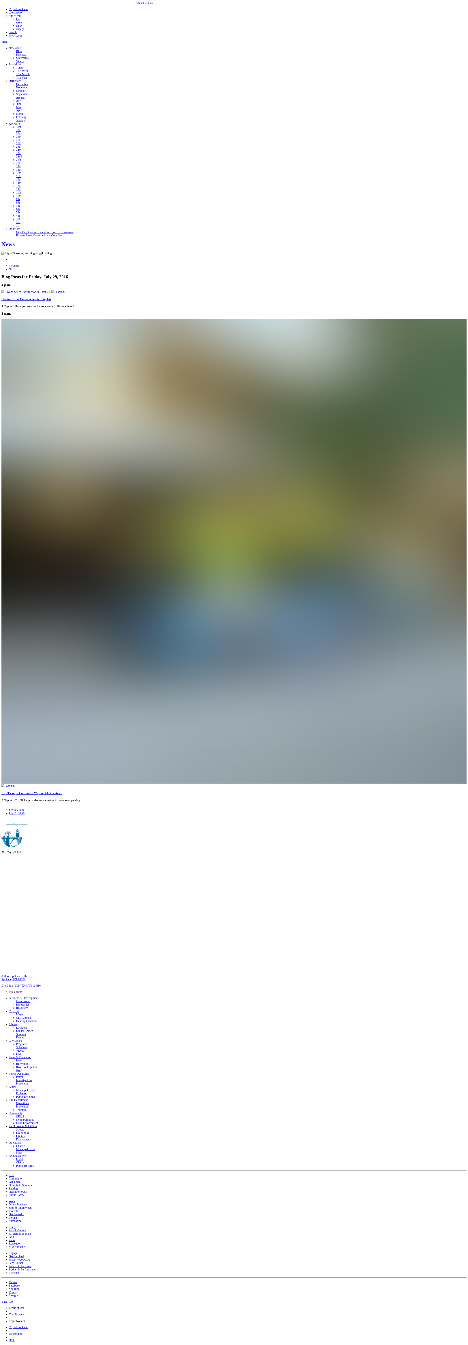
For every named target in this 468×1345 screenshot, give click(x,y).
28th (18, 136)
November (22, 87)
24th (18, 149)
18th (18, 169)
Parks (19, 1060)
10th (18, 195)
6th (18, 209)
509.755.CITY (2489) (28, 985)
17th (18, 172)
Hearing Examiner (26, 1021)
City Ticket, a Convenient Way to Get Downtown (44, 232)
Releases (21, 54)
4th (18, 215)
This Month (23, 74)
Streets (20, 1129)
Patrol (19, 1076)
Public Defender (25, 1096)
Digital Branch (24, 1030)
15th (18, 179)
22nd (19, 156)
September (22, 94)
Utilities (20, 1136)
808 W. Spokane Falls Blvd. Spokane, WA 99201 (17, 977)
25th (18, 146)
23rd (18, 153)
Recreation (22, 1063)
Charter (20, 1146)
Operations (22, 1103)
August (20, 97)
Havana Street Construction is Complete (39, 235)
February (21, 117)
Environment (23, 1139)
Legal (19, 1159)
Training (21, 1109)
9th (18, 199)
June (18, 103)
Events (20, 1037)
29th (18, 133)
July (18, 100)
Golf (18, 1070)
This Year (21, 77)
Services (21, 1034)
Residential (22, 1004)
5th (18, 212)
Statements (22, 57)
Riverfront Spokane (27, 1067)
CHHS (20, 1116)
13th (18, 186)
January (20, 120)
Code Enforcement (27, 1122)
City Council (23, 1017)
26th (18, 143)
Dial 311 (6, 985)
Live (18, 1053)
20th (18, 163)
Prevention (22, 1083)
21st (18, 159)
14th (18, 182)
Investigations (24, 1080)
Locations (21, 1027)
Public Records (25, 1165)
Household (22, 1132)
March (20, 113)
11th (18, 192)
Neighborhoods (25, 1119)
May (18, 107)
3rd (18, 219)
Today (19, 67)
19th (18, 166)
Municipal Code (25, 1149)
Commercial (23, 1001)
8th (18, 202)
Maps (19, 1152)
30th (18, 130)
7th (18, 205)
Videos (20, 61)
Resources (22, 1007)
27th (18, 140)
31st (18, 126)
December (22, 84)
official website (144, 3)
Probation (21, 1093)
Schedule (21, 1047)
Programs (21, 1044)
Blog (19, 51)
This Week (22, 71)
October (20, 90)
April (19, 110)
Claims (20, 1162)
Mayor (20, 1014)
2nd (18, 222)
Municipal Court (25, 1090)
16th (18, 176)
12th (18, 189)
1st (17, 225)
